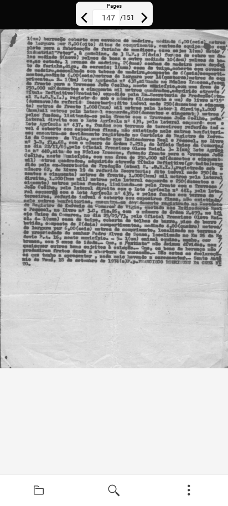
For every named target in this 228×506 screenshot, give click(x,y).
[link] (38, 490)
